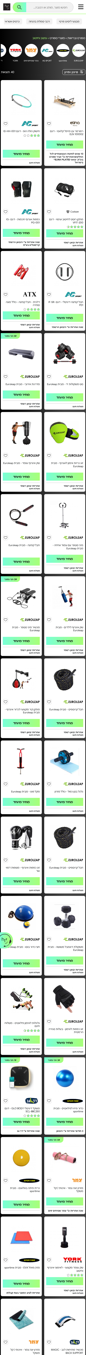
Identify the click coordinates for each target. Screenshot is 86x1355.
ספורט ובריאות (76, 38)
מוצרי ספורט (57, 38)
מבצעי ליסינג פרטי (69, 21)
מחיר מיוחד (64, 144)
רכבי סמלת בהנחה (39, 21)
